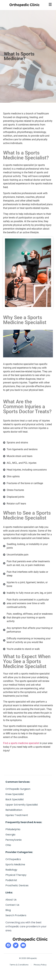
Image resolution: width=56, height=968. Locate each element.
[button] (48, 4)
